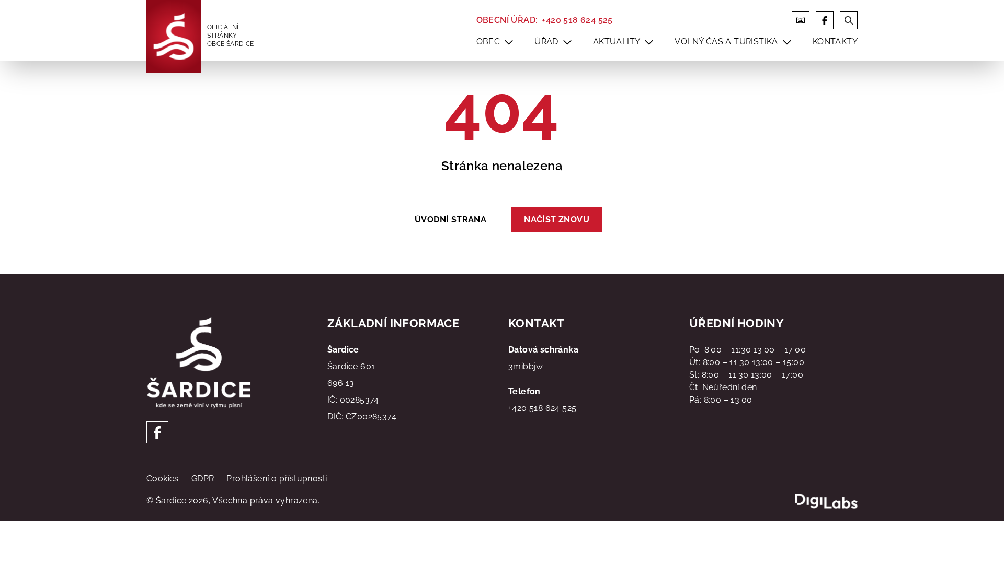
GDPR (202, 479)
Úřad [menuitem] (546, 41)
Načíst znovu (556, 220)
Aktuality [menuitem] (617, 41)
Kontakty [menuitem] (835, 41)
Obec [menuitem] (488, 41)
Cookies (162, 479)
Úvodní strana (450, 220)
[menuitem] (509, 42)
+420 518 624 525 (577, 20)
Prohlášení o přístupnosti (276, 479)
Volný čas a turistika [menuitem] (726, 41)
